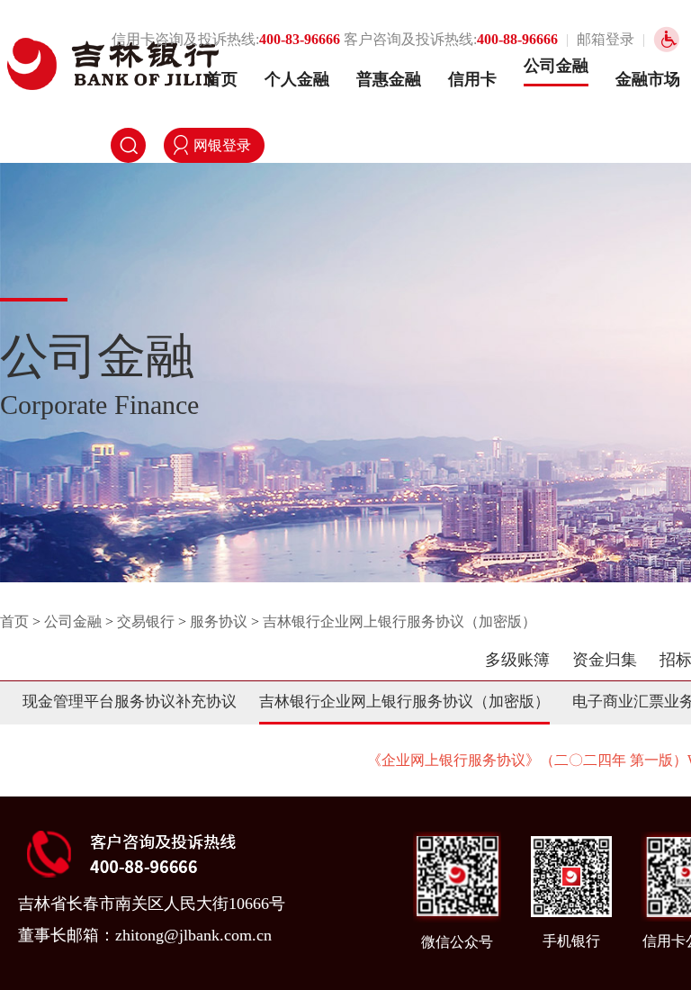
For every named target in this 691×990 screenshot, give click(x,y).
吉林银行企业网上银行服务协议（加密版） (399, 621)
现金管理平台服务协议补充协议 (129, 701)
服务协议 (218, 621)
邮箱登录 (605, 39)
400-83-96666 (299, 39)
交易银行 (146, 621)
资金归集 (604, 660)
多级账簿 (517, 660)
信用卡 (472, 79)
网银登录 (222, 145)
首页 (221, 79)
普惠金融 (388, 79)
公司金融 (556, 66)
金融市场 (647, 79)
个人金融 (297, 79)
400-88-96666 (517, 39)
